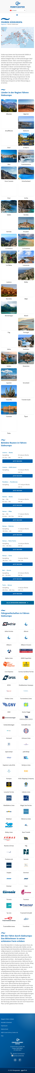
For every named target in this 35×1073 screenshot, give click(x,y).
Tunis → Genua (7, 585)
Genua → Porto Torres (9, 541)
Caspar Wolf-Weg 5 (17, 1048)
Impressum (4, 1026)
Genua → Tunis (7, 555)
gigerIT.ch (24, 1070)
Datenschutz (4, 1029)
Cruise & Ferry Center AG (17, 1046)
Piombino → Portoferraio (10, 482)
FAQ (2, 1036)
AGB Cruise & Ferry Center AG (9, 1032)
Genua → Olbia (7, 511)
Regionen (3, 24)
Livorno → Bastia (7, 452)
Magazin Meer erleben (7, 1019)
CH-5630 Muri (17, 1050)
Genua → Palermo (8, 526)
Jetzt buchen (17, 461)
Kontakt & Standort (6, 1022)
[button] (17, 10)
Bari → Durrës (6, 570)
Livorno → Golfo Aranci (9, 467)
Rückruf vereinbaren (19, 1053)
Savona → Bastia (7, 496)
